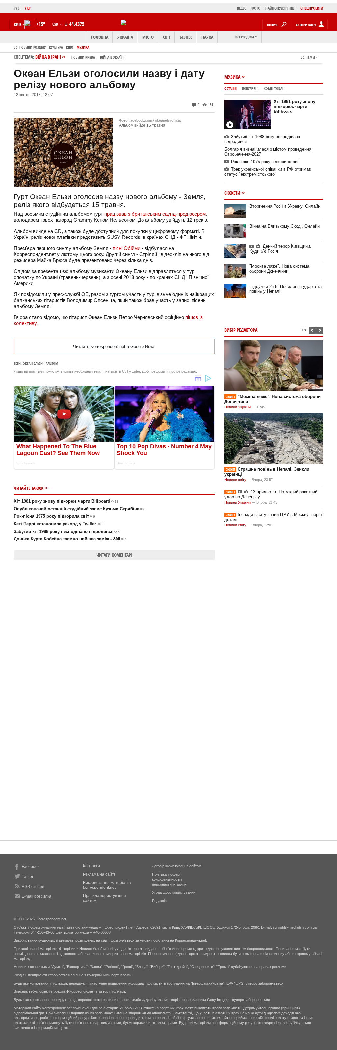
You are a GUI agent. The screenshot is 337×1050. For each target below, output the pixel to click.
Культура (56, 47)
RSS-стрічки (33, 886)
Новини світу (235, 480)
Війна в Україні (112, 57)
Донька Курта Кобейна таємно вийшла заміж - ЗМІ (70, 539)
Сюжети (232, 193)
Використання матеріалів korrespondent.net (107, 885)
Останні (230, 88)
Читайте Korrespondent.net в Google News (114, 346)
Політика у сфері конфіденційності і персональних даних (169, 879)
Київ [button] (17, 24)
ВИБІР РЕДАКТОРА (240, 330)
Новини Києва (83, 57)
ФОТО (255, 8)
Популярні (250, 88)
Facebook (30, 866)
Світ (166, 37)
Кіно (69, 47)
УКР (28, 8)
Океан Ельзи (33, 363)
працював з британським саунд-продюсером (155, 214)
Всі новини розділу (30, 47)
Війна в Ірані (79, 57)
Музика (83, 47)
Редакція (159, 901)
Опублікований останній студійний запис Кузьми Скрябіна (79, 508)
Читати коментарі (114, 555)
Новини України (237, 407)
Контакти (91, 866)
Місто (148, 37)
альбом (52, 363)
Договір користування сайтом (176, 866)
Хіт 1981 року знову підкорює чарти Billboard (66, 501)
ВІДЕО (241, 8)
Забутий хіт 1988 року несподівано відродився (67, 531)
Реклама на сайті (99, 874)
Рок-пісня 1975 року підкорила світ (54, 516)
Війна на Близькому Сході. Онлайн (284, 226)
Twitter (27, 876)
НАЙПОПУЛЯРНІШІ (280, 8)
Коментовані (274, 88)
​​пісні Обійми (126, 248)
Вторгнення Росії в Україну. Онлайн (284, 206)
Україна (125, 37)
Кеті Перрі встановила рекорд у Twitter (59, 523)
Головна (99, 37)
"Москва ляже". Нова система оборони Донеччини (279, 269)
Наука (207, 37)
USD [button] (55, 24)
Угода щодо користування (173, 892)
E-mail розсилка (36, 896)
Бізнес (186, 37)
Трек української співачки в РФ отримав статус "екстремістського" (267, 172)
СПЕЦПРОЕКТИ (311, 8)
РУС (17, 8)
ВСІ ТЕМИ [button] (308, 57)
